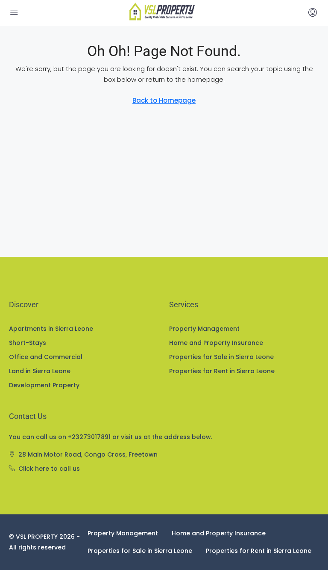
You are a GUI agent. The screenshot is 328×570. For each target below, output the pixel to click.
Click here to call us (49, 468)
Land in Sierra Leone (39, 371)
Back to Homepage (164, 100)
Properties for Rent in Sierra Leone (222, 371)
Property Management (204, 328)
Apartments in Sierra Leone (51, 328)
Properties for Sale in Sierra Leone (221, 357)
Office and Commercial (45, 357)
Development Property (44, 385)
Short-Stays (27, 342)
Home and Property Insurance (216, 342)
